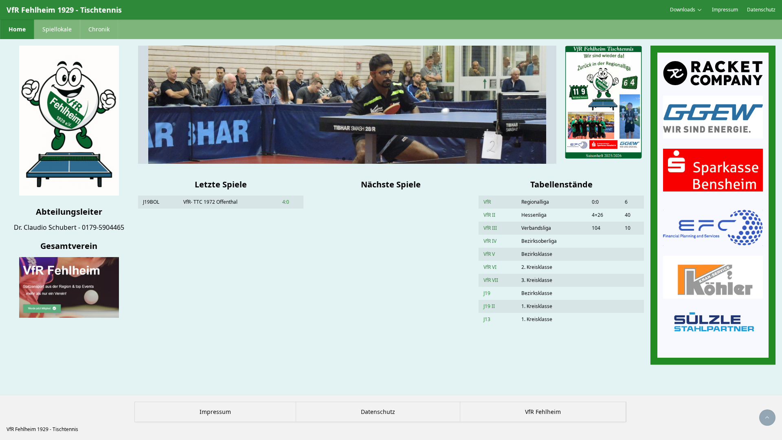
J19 (486, 293)
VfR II (489, 214)
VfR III (490, 227)
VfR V (489, 254)
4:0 (285, 201)
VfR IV (489, 241)
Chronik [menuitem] (99, 29)
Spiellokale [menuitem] (57, 29)
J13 (486, 319)
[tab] (337, 159)
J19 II (489, 306)
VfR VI (489, 267)
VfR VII (490, 280)
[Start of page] (767, 417)
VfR (487, 201)
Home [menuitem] (17, 29)
